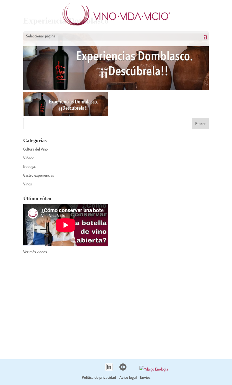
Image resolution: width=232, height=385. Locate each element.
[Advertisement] (116, 303)
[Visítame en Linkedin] (109, 369)
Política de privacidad (99, 377)
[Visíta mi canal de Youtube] (122, 369)
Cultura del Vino (35, 149)
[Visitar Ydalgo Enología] (153, 369)
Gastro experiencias (38, 175)
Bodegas (29, 166)
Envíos (145, 377)
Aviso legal (128, 377)
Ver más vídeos (35, 251)
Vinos (27, 183)
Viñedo (28, 157)
